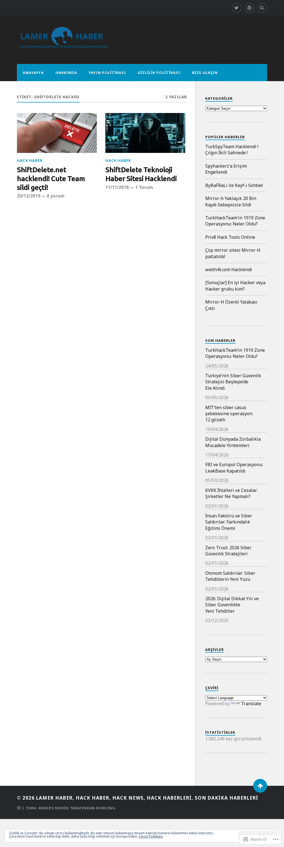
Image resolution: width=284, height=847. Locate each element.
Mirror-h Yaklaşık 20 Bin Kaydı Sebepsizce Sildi (230, 201)
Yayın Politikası (107, 72)
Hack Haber (29, 160)
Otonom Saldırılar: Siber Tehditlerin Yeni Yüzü (230, 576)
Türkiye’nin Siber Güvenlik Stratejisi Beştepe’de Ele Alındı (233, 382)
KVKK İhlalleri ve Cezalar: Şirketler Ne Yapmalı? (231, 493)
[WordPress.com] (249, 8)
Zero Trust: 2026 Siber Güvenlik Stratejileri (228, 551)
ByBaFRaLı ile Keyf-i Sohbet (234, 185)
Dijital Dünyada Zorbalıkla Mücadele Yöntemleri (233, 442)
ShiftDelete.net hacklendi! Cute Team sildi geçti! (51, 178)
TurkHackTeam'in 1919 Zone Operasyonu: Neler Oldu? (235, 221)
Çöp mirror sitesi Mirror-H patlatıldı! (232, 253)
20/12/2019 (28, 196)
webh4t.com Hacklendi (228, 269)
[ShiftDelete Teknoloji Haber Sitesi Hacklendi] (145, 133)
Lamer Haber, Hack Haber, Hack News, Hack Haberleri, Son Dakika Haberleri (147, 798)
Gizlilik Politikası (159, 72)
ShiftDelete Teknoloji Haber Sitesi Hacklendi (141, 174)
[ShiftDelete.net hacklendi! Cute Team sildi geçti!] (57, 133)
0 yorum (55, 196)
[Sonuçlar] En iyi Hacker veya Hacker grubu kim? (235, 285)
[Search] (262, 8)
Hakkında (66, 72)
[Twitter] (237, 8)
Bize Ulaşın (205, 72)
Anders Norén (54, 808)
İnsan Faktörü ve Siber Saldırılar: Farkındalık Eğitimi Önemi (228, 522)
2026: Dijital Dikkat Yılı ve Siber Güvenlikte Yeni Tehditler (232, 605)
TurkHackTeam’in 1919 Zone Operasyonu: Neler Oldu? (235, 353)
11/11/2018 (117, 187)
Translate (251, 703)
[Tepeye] (260, 786)
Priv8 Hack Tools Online (230, 237)
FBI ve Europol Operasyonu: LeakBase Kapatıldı (234, 467)
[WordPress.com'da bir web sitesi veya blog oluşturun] (19, 808)
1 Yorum (144, 187)
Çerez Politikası (151, 836)
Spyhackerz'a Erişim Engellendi (226, 169)
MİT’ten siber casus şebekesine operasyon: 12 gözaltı (229, 413)
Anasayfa (33, 72)
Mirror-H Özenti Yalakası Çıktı (231, 305)
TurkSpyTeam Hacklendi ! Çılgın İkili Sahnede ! (231, 149)
